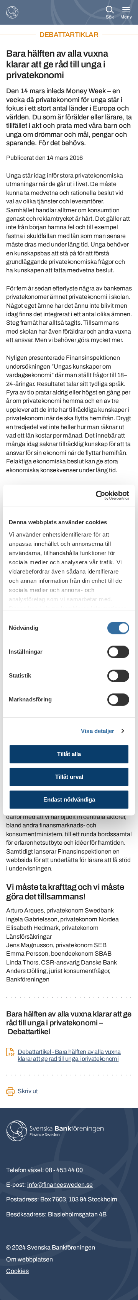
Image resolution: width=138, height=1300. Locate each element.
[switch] (118, 652)
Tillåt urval (69, 776)
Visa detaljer (97, 731)
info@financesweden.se (60, 1184)
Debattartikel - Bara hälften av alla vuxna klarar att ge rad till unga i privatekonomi (69, 1055)
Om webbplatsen (29, 1259)
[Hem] (12, 12)
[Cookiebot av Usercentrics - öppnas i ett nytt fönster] (97, 495)
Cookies (17, 1271)
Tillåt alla (69, 754)
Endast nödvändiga (69, 799)
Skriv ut (28, 1091)
